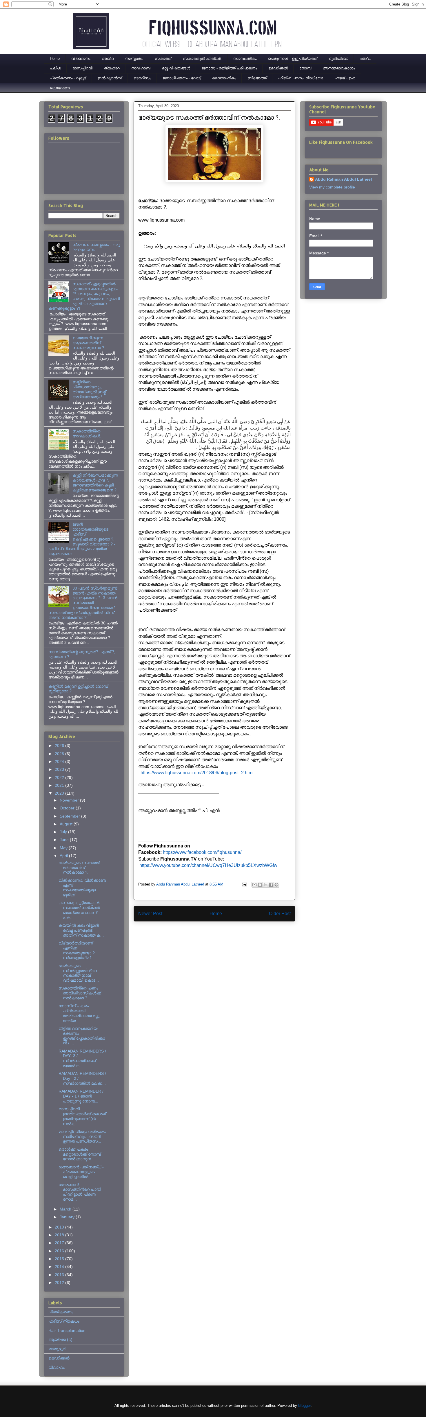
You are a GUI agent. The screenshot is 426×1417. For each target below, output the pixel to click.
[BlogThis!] (260, 885)
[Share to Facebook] (271, 885)
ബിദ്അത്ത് (257, 78)
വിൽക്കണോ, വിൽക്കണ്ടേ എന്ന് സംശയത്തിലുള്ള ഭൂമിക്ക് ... (82, 887)
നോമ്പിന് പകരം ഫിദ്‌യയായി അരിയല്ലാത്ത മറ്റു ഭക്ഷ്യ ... (79, 1013)
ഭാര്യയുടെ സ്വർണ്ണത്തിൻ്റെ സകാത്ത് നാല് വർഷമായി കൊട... (79, 973)
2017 (60, 1242)
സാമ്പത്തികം (244, 58)
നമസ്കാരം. (134, 58)
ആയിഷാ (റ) (60, 1339)
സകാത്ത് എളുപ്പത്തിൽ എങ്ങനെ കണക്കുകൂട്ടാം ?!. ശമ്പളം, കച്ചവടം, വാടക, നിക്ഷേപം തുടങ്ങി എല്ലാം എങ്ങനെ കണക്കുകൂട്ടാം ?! (84, 295)
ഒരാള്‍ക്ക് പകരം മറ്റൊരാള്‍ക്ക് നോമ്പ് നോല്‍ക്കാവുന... (80, 1154)
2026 (60, 745)
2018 (60, 1235)
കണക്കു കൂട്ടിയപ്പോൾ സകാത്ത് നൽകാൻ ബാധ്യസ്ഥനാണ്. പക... (79, 909)
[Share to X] (265, 885)
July (64, 831)
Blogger (304, 1405)
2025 (60, 753)
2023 (60, 769)
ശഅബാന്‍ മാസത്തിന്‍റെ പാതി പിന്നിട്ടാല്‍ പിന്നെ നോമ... (80, 1192)
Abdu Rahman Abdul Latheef (343, 179)
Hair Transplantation (66, 1330)
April (64, 855)
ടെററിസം (142, 78)
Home (55, 58)
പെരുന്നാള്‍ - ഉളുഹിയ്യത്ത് (292, 58)
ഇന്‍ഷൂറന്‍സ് (110, 78)
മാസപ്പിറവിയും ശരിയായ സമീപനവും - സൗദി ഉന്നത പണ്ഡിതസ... (82, 1136)
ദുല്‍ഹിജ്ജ (338, 58)
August (67, 824)
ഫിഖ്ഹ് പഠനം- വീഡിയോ (300, 78)
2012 (60, 1282)
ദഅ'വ (365, 58)
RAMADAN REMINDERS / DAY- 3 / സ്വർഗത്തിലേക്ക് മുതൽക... (82, 1058)
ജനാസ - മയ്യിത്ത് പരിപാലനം (229, 68)
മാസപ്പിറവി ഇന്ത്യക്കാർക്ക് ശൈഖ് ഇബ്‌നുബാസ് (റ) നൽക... (82, 1116)
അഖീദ (108, 58)
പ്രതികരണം (60, 1312)
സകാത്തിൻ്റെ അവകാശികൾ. (86, 433)
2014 (60, 1266)
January (68, 1217)
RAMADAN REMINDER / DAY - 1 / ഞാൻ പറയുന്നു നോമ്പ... (81, 1096)
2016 (60, 1251)
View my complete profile (332, 187)
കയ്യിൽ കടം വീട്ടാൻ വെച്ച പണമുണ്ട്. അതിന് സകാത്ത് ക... (81, 930)
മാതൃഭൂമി (57, 1348)
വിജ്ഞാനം (80, 58)
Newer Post (150, 913)
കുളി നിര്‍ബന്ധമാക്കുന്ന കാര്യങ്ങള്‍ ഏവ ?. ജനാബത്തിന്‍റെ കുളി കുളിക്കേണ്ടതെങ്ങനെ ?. (95, 482)
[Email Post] (244, 884)
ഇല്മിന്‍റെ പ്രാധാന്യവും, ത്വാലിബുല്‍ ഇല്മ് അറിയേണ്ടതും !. (89, 389)
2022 (60, 777)
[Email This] (254, 885)
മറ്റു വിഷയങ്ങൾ (176, 68)
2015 (60, 1258)
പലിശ (55, 68)
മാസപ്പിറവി (82, 68)
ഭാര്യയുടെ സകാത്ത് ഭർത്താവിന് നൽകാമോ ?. (79, 867)
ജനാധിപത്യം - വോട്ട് (182, 78)
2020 (60, 793)
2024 (60, 761)
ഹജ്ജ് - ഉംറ (345, 78)
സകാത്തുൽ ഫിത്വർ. (202, 58)
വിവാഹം (56, 1367)
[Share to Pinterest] (276, 885)
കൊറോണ (60, 88)
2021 (60, 785)
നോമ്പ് (305, 68)
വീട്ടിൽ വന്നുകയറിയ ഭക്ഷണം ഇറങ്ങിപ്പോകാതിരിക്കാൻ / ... (82, 1035)
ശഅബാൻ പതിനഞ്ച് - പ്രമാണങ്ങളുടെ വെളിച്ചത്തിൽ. (81, 1172)
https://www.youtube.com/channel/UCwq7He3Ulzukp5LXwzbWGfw (208, 865)
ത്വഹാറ (112, 68)
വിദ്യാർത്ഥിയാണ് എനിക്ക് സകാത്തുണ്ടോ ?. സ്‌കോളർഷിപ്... (77, 950)
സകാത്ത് (163, 58)
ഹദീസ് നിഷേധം (63, 1321)
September (70, 816)
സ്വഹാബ (140, 68)
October (68, 808)
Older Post (280, 913)
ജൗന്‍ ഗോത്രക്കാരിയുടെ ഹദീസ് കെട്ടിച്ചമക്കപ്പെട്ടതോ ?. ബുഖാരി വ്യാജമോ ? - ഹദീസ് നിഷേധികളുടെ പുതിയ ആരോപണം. (81, 539)
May (64, 847)
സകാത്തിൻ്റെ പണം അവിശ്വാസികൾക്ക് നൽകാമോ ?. (80, 993)
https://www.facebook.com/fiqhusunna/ (202, 852)
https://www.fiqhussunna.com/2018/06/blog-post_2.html (197, 772)
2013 (60, 1274)
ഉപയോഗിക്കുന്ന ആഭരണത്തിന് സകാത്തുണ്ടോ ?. (88, 342)
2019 (60, 1227)
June (65, 839)
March (66, 1209)
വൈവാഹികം (224, 78)
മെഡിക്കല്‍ (278, 68)
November (70, 800)
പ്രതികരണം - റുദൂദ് (68, 78)
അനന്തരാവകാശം (339, 68)
